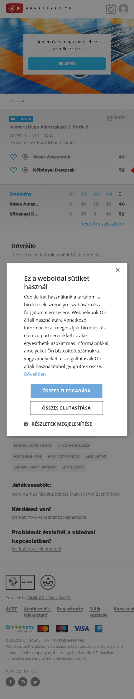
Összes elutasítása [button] (66, 408)
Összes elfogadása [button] (66, 391)
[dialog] (67, 349)
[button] (58, 424)
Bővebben (35, 374)
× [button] (117, 270)
